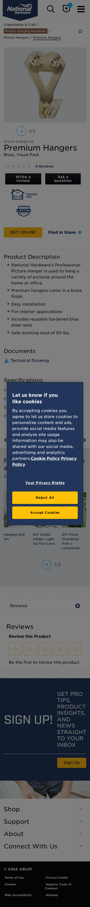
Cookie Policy (45, 458)
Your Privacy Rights (44, 483)
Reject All (45, 497)
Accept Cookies (45, 512)
